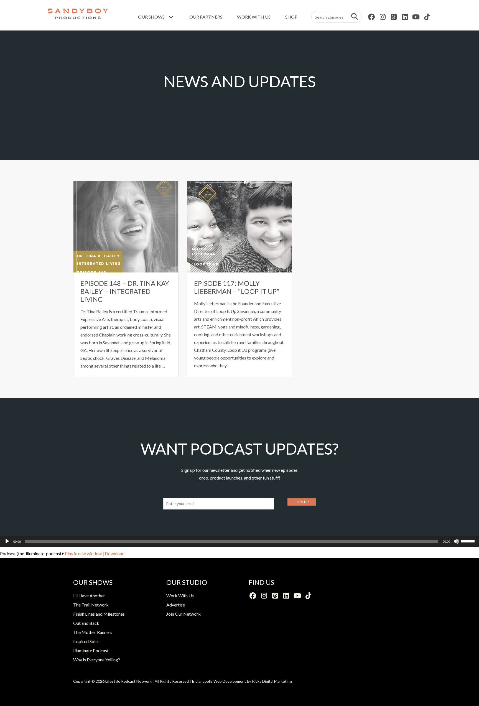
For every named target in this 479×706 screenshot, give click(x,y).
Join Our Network (183, 613)
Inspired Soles (86, 641)
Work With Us (254, 16)
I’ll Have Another (89, 595)
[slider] (468, 541)
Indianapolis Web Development (219, 681)
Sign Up (301, 502)
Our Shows (151, 16)
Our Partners (205, 16)
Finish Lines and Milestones (99, 613)
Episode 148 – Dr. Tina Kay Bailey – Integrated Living (124, 291)
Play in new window (83, 553)
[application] (239, 541)
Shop (291, 16)
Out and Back (86, 623)
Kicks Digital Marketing (272, 681)
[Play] (7, 541)
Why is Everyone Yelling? (96, 659)
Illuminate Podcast (91, 650)
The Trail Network (91, 604)
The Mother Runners (92, 632)
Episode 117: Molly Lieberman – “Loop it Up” (236, 287)
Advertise (175, 604)
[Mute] (456, 541)
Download (114, 553)
